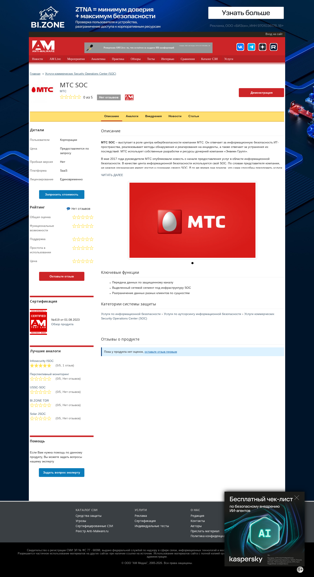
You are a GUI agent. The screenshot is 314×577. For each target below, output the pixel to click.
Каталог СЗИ (209, 59)
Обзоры (136, 59)
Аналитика (98, 59)
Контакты (198, 521)
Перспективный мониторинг (49, 374)
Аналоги (132, 116)
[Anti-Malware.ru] (43, 46)
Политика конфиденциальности (214, 536)
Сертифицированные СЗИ (94, 526)
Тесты (151, 59)
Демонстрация (262, 92)
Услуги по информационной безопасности (131, 314)
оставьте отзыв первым (161, 351)
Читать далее (112, 175)
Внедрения (153, 116)
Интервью (167, 59)
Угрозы (81, 521)
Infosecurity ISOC (42, 361)
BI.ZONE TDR (39, 400)
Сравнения (188, 59)
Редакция (197, 516)
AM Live (55, 59)
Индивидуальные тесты (152, 526)
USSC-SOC (37, 387)
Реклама (141, 516)
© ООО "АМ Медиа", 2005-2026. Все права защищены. (157, 563)
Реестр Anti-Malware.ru (92, 531)
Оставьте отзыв (62, 276)
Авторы (196, 526)
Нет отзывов (109, 97)
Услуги (228, 59)
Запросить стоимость (61, 194)
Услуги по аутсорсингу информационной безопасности (202, 314)
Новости (37, 59)
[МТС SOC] (192, 220)
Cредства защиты (88, 516)
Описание (111, 116)
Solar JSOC (38, 413)
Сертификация (145, 521)
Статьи (193, 116)
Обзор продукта (62, 324)
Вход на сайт (274, 34)
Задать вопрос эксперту (61, 472)
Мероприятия (76, 59)
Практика (118, 59)
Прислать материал (205, 531)
